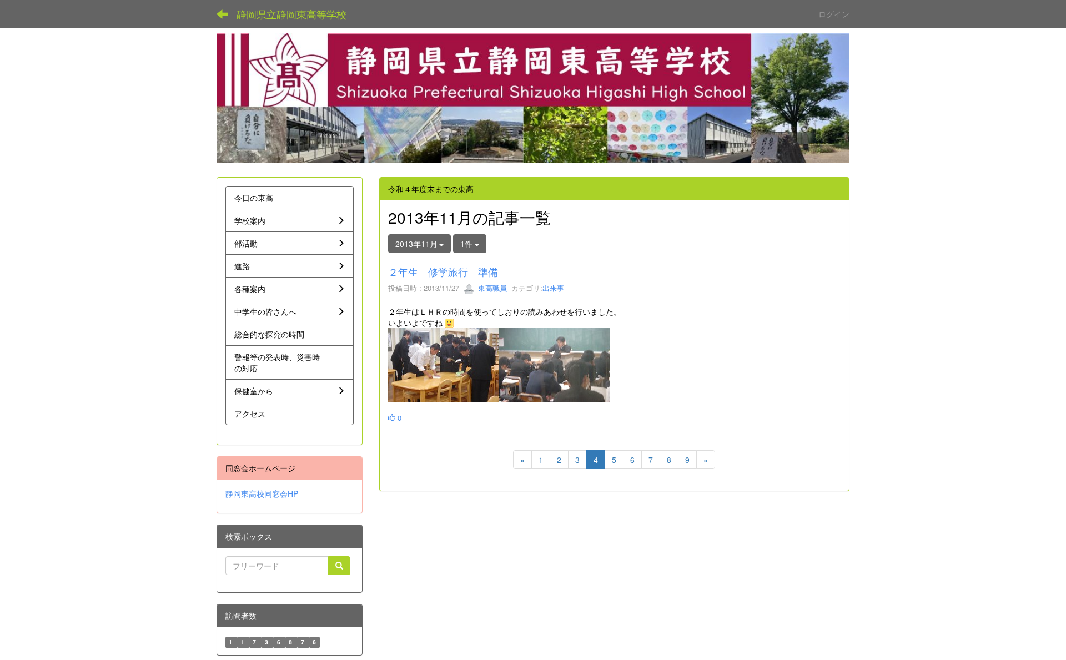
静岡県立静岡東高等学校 (291, 14)
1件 (467, 243)
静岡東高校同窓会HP (261, 493)
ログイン (833, 13)
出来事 (553, 288)
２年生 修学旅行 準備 (443, 271)
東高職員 (491, 288)
